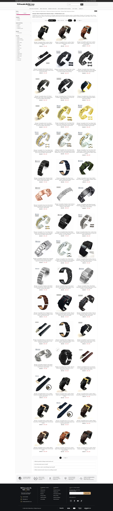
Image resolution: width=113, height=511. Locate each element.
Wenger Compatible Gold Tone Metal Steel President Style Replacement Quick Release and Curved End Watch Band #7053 (86, 124)
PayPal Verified (43, 497)
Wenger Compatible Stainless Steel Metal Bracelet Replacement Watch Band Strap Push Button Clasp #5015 (43, 366)
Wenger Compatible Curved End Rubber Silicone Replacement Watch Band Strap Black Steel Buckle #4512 (86, 341)
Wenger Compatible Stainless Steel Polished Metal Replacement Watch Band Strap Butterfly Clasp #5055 (65, 205)
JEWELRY (81, 8)
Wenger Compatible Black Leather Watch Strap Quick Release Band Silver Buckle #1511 (43, 43)
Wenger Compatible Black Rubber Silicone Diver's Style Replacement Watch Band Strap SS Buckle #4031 (43, 70)
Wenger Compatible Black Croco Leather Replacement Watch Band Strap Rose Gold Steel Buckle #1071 (43, 395)
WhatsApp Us (25, 499)
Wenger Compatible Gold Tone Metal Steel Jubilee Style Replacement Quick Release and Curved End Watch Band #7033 (64, 124)
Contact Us (42, 491)
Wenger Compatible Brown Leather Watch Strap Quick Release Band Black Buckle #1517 (86, 449)
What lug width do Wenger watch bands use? (44, 461)
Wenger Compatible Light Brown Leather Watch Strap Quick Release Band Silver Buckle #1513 (86, 43)
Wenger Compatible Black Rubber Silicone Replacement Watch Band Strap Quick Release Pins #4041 (64, 368)
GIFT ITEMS (74, 8)
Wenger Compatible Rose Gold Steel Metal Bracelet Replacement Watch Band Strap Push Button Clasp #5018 (43, 206)
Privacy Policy (43, 495)
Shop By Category (56, 497)
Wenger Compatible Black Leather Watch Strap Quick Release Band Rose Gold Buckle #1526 (43, 422)
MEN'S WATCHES (43, 8)
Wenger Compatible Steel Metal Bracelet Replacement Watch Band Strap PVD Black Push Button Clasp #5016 (86, 205)
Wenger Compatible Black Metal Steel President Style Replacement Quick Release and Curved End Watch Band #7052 (86, 70)
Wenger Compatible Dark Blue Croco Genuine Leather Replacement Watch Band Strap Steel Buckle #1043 (64, 179)
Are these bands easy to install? (41, 464)
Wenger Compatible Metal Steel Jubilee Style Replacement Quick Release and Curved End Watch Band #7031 (86, 233)
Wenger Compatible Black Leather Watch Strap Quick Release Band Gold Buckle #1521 (86, 394)
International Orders (57, 493)
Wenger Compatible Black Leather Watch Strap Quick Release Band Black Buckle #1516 (65, 395)
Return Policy (55, 495)
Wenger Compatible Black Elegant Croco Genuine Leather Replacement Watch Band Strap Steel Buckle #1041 (64, 341)
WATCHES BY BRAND (34, 8)
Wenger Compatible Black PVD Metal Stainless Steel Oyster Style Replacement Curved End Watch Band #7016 (43, 97)
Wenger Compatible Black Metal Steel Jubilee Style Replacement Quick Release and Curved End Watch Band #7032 (65, 70)
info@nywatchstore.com (27, 501)
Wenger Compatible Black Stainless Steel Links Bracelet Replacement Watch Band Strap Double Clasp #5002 (43, 179)
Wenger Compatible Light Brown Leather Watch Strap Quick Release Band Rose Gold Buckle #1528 (65, 449)
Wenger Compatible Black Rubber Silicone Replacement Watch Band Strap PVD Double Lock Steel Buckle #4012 (86, 260)
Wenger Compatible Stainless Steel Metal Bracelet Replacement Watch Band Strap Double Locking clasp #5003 (43, 287)
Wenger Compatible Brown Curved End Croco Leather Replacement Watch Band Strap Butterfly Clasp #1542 (86, 368)
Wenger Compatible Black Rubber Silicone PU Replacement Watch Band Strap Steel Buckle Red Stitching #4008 (86, 314)
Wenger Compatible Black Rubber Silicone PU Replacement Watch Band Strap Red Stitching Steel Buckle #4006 (64, 314)
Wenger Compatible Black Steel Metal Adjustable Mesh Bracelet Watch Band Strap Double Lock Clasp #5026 (65, 233)
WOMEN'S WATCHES (52, 8)
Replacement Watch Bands (64, 8)
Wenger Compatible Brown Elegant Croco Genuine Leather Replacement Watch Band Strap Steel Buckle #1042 (43, 314)
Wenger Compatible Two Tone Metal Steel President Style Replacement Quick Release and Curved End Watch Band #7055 (43, 151)
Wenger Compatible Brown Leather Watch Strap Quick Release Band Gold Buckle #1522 (86, 421)
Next (80, 20)
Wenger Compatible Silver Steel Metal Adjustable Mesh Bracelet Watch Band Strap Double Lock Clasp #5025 (86, 287)
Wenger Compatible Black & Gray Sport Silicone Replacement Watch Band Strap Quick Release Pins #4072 (65, 287)
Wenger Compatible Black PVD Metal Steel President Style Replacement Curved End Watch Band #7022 (64, 97)
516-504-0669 (25, 496)
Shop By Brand (56, 499)
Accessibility (42, 499)
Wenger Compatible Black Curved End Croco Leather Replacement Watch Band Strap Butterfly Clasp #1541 (43, 341)
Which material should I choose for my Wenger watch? (46, 469)
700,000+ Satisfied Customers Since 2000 (23, 0)
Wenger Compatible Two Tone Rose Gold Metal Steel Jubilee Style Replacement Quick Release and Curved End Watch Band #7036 (65, 151)
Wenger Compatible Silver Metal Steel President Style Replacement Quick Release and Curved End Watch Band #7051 (64, 260)
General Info (42, 490)
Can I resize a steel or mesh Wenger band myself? (45, 467)
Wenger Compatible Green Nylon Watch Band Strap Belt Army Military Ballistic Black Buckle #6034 (86, 179)
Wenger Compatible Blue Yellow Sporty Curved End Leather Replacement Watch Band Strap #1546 (86, 97)
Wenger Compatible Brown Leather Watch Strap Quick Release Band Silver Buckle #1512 (64, 43)
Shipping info (55, 491)
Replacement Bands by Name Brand (53, 11)
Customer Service (56, 490)
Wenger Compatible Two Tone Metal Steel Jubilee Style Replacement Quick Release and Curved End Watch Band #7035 (43, 233)
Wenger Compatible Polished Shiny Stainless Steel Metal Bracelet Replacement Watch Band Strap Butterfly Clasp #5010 (43, 260)
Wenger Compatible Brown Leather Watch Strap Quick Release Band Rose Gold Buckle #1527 (43, 449)
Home (33, 11)
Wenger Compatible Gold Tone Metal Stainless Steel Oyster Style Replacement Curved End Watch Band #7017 (43, 124)
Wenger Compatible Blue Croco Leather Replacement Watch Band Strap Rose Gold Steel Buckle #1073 (64, 422)
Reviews (42, 493)
